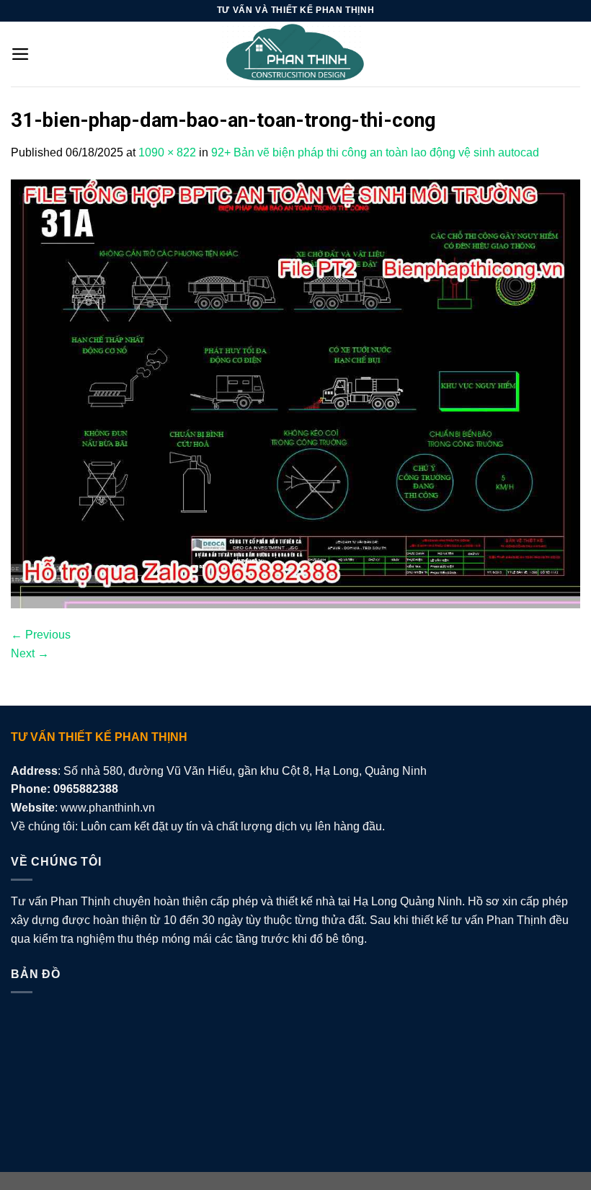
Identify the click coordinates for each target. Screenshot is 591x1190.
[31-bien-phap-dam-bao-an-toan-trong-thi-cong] (295, 393)
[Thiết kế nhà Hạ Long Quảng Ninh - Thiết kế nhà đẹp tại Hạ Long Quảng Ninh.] (295, 54)
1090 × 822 (167, 152)
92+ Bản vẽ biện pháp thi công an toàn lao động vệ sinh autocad (375, 152)
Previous (41, 635)
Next (30, 653)
